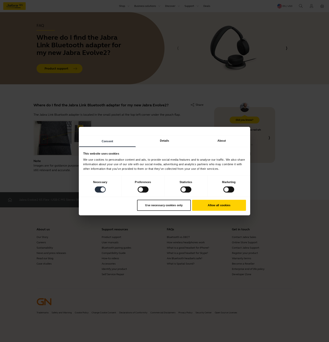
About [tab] (221, 140)
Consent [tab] (107, 141)
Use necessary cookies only (164, 205)
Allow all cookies (219, 205)
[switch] (143, 189)
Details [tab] (164, 140)
